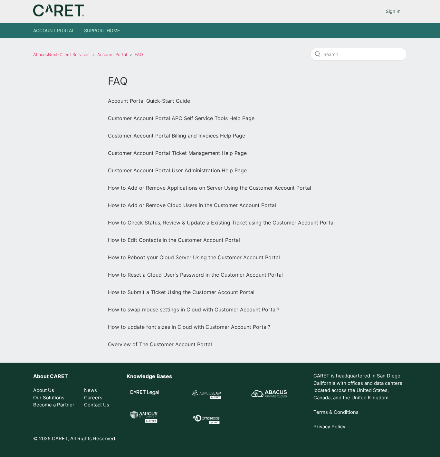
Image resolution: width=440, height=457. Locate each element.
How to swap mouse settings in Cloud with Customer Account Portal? (193, 309)
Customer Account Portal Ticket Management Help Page (177, 153)
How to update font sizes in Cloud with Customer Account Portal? (189, 327)
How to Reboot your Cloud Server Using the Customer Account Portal (194, 257)
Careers (93, 398)
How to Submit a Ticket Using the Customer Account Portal (181, 292)
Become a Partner (53, 405)
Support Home (102, 30)
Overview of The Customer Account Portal (160, 344)
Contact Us (96, 405)
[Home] (58, 15)
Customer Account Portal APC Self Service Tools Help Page (181, 118)
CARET (59, 376)
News (90, 390)
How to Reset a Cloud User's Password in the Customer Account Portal (195, 274)
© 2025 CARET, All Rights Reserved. (74, 438)
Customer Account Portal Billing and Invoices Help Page (176, 135)
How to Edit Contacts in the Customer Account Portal (174, 240)
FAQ (139, 54)
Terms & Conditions (336, 412)
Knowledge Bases (149, 376)
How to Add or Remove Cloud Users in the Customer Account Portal (192, 205)
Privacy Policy (329, 427)
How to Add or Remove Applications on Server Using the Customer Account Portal (209, 188)
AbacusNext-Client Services (61, 54)
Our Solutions (48, 398)
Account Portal (53, 30)
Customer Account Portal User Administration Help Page (177, 170)
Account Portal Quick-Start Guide (149, 101)
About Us (43, 390)
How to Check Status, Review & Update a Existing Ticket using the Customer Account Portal (221, 222)
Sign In (393, 11)
